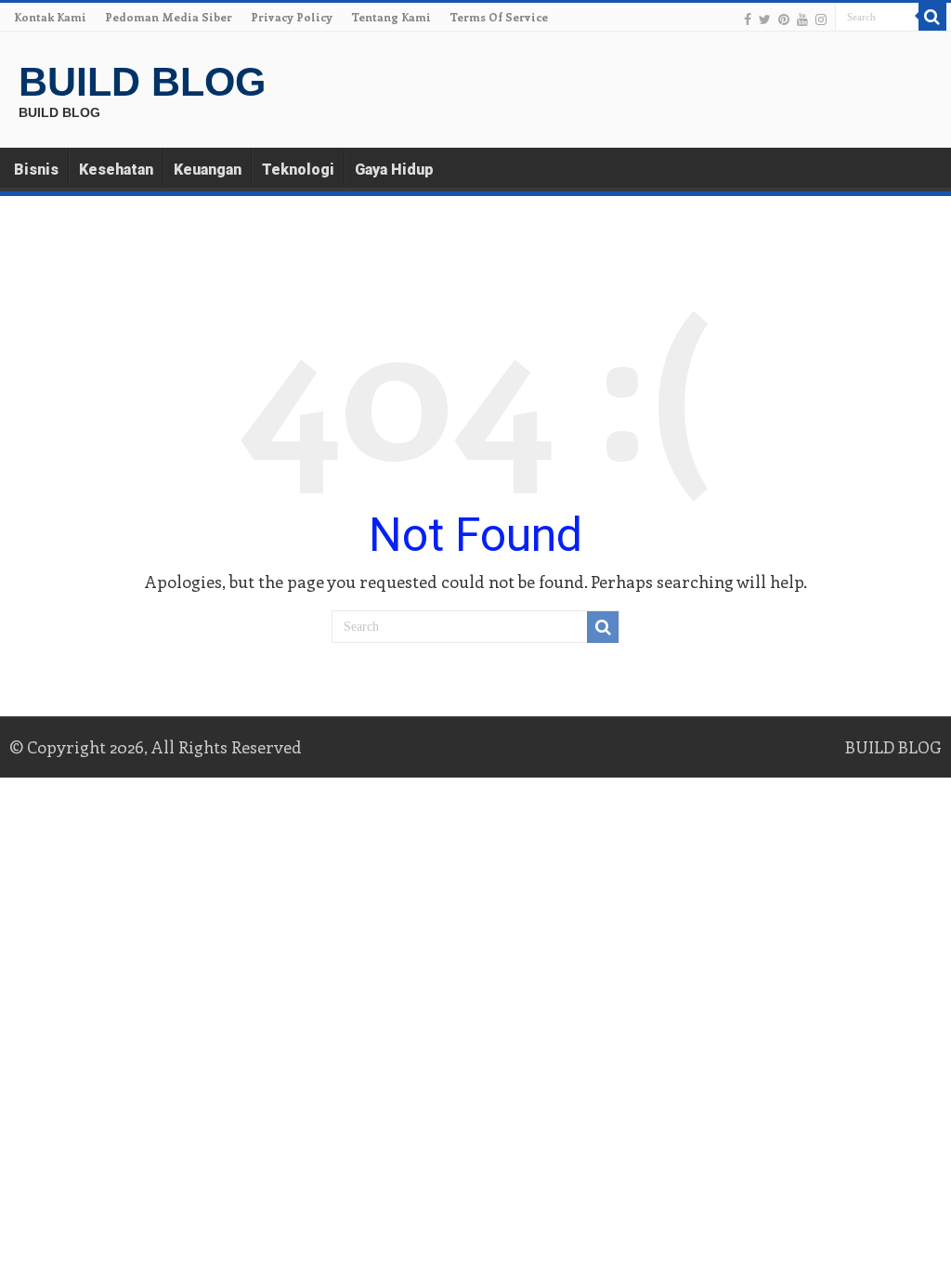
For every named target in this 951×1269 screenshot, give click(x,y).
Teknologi (298, 169)
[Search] (932, 17)
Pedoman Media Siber (168, 16)
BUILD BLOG (142, 81)
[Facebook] (747, 19)
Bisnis (36, 169)
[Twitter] (765, 19)
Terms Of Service (498, 16)
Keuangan (207, 169)
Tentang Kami (391, 16)
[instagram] (821, 19)
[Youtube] (802, 19)
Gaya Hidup (394, 169)
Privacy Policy (291, 16)
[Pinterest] (783, 19)
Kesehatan (116, 169)
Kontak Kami (50, 16)
